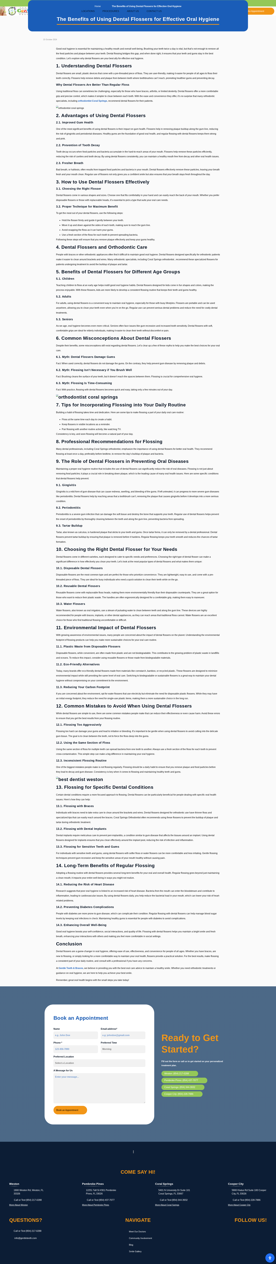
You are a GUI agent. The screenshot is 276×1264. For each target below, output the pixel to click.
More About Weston (18, 1205)
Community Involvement (140, 1238)
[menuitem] (89, 11)
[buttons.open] (270, 1258)
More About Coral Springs (167, 1205)
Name (56, 1029)
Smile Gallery (135, 1251)
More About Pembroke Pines (95, 1205)
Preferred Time (109, 1043)
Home (98, 6)
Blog (131, 1245)
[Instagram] (250, 1232)
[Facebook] (238, 1232)
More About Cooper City (239, 1205)
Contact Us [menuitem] (154, 11)
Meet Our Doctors (137, 1231)
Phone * (57, 1043)
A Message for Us (63, 1070)
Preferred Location (63, 1057)
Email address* (109, 1029)
